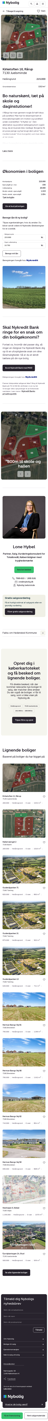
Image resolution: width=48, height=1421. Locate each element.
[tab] (22, 790)
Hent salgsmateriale (36, 1416)
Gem (44, 796)
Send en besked (24, 570)
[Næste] (28, 474)
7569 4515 (20, 578)
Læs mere (7, 1389)
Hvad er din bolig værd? (16, 1404)
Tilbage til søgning (14, 11)
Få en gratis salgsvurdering (20, 612)
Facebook (11, 1379)
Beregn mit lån (11, 254)
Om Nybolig (9, 1339)
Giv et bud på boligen (14, 206)
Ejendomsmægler (11, 1349)
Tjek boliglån (8, 197)
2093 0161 (31, 578)
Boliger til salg (10, 1344)
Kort (20, 55)
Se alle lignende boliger (16, 1273)
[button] (8, 151)
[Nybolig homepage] (13, 1397)
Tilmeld (38, 1330)
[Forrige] (20, 474)
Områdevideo (13, 55)
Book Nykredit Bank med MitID (18, 368)
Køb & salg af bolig (12, 1355)
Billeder (6, 55)
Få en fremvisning (12, 1416)
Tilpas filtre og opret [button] (24, 720)
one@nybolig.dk (25, 582)
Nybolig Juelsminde (26, 585)
